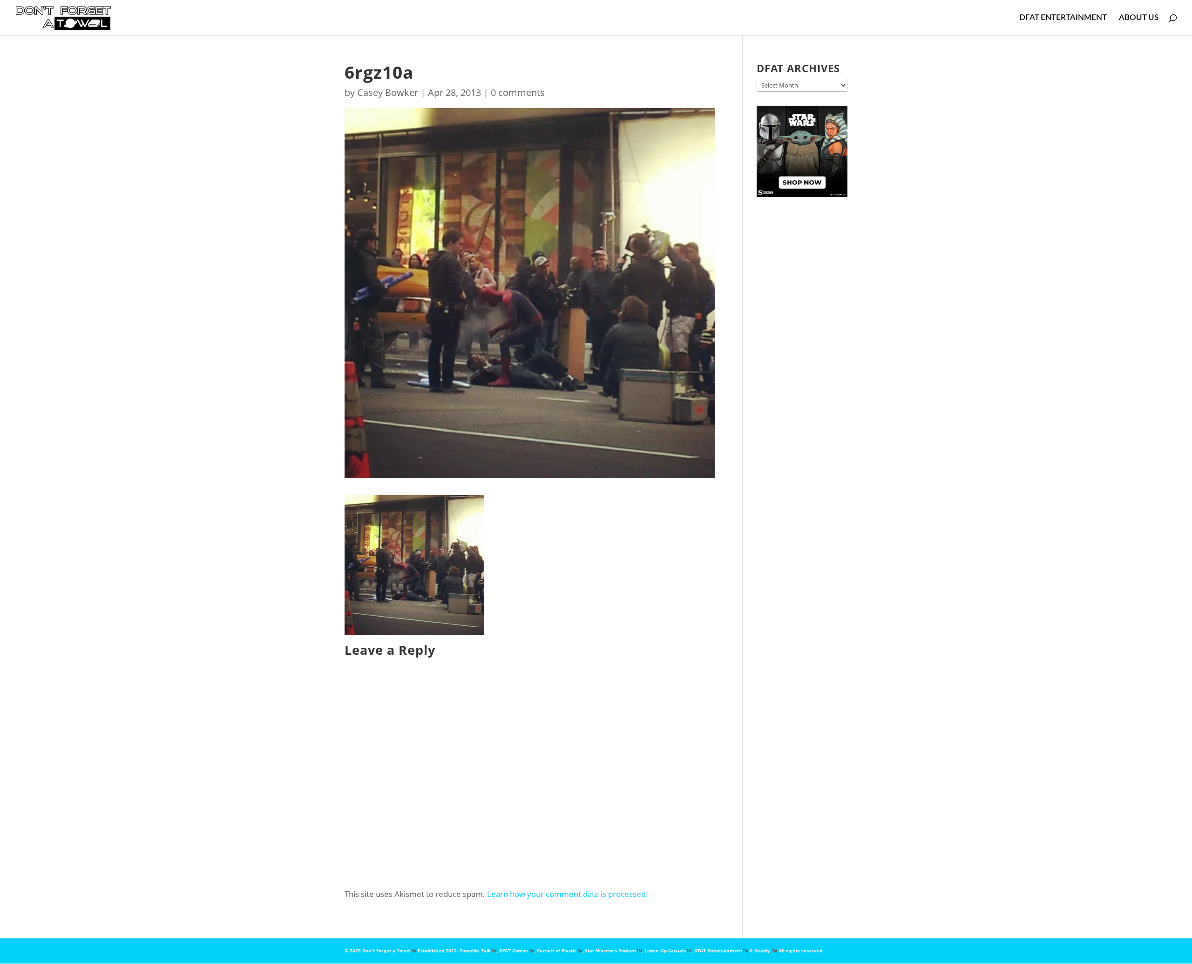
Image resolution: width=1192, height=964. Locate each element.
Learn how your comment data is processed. (567, 894)
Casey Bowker (387, 92)
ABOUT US (1138, 17)
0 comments (518, 92)
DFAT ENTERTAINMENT (1063, 17)
